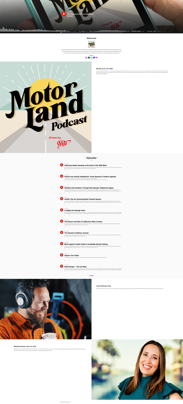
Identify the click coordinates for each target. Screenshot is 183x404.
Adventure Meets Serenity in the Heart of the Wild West (85, 165)
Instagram (68, 1)
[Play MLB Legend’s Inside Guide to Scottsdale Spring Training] (61, 243)
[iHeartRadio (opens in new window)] (97, 57)
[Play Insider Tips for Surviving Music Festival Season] (61, 198)
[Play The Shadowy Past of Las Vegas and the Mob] (63, 13)
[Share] (72, 17)
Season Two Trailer (71, 256)
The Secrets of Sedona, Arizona (76, 233)
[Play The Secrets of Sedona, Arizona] (61, 232)
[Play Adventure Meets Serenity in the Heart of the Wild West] (61, 164)
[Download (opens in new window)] (67, 17)
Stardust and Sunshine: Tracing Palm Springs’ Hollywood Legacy (89, 188)
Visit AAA (62, 1)
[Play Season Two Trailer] (61, 255)
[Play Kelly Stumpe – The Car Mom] (61, 266)
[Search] (121, 1)
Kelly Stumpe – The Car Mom (75, 267)
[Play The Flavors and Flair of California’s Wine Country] (61, 221)
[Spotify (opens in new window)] (91, 57)
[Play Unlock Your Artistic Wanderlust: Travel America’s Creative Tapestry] (61, 176)
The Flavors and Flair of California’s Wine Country (83, 222)
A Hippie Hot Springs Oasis (74, 210)
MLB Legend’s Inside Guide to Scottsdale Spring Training (86, 244)
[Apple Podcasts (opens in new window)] (86, 57)
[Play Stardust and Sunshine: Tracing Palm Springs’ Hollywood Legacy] (61, 187)
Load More (91, 275)
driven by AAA (110, 71)
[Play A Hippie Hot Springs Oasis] (61, 209)
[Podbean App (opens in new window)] (89, 57)
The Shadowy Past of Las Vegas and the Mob (80, 15)
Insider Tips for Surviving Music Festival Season (82, 199)
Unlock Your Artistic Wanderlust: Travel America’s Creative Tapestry (90, 177)
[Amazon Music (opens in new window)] (94, 57)
